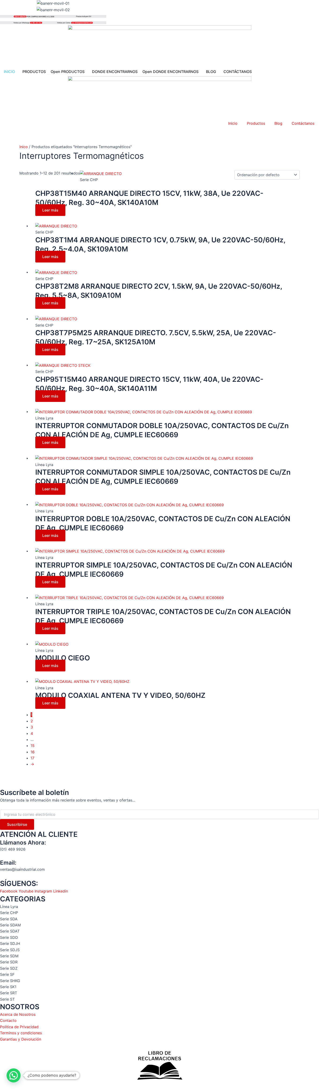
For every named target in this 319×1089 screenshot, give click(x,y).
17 (32, 758)
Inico (23, 146)
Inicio (232, 123)
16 (33, 752)
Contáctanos (303, 123)
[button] (14, 1075)
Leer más (50, 210)
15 (33, 745)
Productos (256, 123)
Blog (278, 123)
